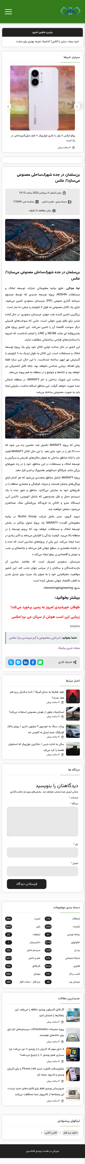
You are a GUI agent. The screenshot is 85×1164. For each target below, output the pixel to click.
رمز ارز (62, 956)
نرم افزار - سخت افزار (23, 988)
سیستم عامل (23, 956)
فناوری (62, 972)
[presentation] (77, 112)
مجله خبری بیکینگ (69, 654)
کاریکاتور (23, 972)
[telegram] (18, 668)
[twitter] (11, 668)
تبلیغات (23, 940)
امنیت (23, 925)
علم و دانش (48, 208)
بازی (23, 933)
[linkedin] (26, 668)
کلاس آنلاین (51, 1139)
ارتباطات (63, 925)
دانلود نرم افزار (70, 1139)
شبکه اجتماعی (63, 964)
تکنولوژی (62, 948)
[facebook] (33, 668)
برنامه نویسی (63, 940)
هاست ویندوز (42, 1157)
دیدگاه (74, 810)
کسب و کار (63, 980)
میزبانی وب (63, 988)
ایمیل (74, 869)
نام (75, 850)
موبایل (23, 980)
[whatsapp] (40, 668)
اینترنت (62, 933)
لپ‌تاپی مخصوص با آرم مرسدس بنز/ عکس (34, 644)
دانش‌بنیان (24, 948)
